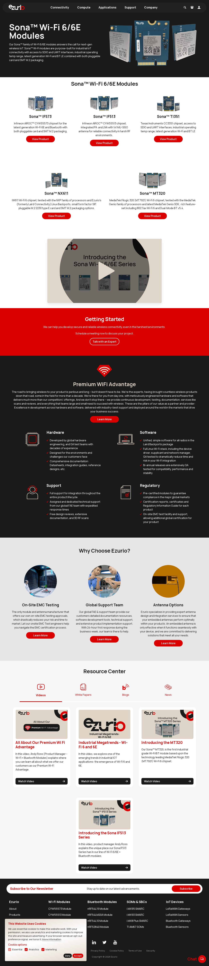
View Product (40, 139)
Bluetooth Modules (102, 902)
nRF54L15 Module (98, 909)
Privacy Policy (98, 950)
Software (148, 432)
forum (202, 959)
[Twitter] (104, 942)
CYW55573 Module (59, 909)
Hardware (55, 432)
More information (51, 939)
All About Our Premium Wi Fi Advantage (40, 744)
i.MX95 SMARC (135, 909)
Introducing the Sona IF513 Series (102, 835)
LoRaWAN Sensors (177, 915)
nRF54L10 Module (98, 921)
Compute (83, 7)
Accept (78, 955)
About (12, 909)
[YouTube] (115, 942)
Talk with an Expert (104, 341)
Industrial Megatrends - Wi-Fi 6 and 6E (103, 744)
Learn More (104, 419)
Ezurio (14, 902)
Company (151, 7)
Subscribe (186, 888)
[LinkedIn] (94, 942)
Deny (67, 955)
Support (130, 7)
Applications (107, 7)
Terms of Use (135, 950)
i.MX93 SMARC (135, 915)
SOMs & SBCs (137, 902)
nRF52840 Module (98, 927)
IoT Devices (175, 902)
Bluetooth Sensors (177, 927)
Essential (17, 949)
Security (150, 950)
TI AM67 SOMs (135, 927)
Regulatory (150, 485)
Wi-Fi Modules (59, 902)
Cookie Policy (117, 950)
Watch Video (26, 781)
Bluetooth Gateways (178, 921)
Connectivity (59, 7)
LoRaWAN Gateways (178, 909)
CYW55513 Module (59, 915)
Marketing (51, 949)
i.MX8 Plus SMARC (137, 921)
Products (14, 915)
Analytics (34, 949)
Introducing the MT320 (162, 742)
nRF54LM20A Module (100, 915)
